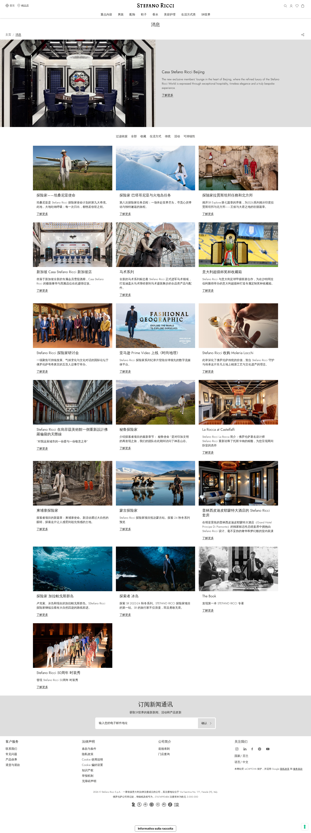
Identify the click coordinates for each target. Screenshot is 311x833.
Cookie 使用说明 (92, 759)
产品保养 (11, 759)
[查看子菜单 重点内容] (114, 14)
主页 (8, 35)
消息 (18, 35)
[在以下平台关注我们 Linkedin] (245, 748)
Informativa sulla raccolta (155, 828)
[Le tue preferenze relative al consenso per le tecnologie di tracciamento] (304, 826)
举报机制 (87, 776)
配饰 (132, 14)
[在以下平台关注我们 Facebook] (252, 748)
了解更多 (42, 214)
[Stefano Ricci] (155, 5)
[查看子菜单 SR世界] (212, 14)
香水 (155, 14)
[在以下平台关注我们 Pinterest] (259, 748)
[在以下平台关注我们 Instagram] (237, 748)
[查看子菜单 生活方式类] (198, 14)
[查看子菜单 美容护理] (178, 14)
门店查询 (164, 754)
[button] (285, 6)
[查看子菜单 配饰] (137, 14)
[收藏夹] (297, 6)
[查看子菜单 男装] (126, 14)
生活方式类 (188, 14)
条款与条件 (89, 749)
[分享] (302, 35)
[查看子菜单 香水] (160, 14)
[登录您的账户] (291, 6)
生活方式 (155, 136)
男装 (121, 14)
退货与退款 (13, 765)
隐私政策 (87, 754)
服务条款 (298, 769)
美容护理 (169, 14)
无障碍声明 (89, 781)
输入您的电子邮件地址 (113, 723)
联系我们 (11, 749)
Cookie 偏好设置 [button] (92, 765)
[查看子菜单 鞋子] (149, 14)
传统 (168, 136)
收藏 (143, 136)
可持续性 (189, 136)
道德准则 (164, 749)
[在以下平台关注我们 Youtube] (267, 748)
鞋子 (144, 14)
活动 (177, 136)
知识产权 (87, 770)
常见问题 (11, 754)
